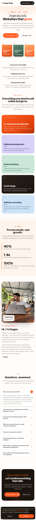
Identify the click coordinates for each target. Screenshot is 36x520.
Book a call (26, 494)
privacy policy (20, 510)
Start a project (27, 3)
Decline (10, 516)
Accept (26, 516)
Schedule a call (26, 35)
